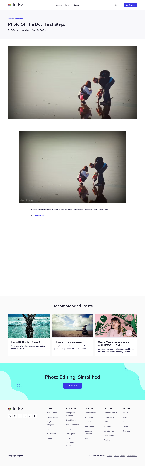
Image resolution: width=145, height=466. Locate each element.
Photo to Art (90, 422)
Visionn (49, 438)
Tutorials (107, 426)
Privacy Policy (119, 455)
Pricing (49, 429)
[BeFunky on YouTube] (35, 416)
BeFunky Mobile (52, 433)
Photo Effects (90, 413)
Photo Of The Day (39, 30)
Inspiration (19, 18)
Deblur (68, 438)
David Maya (38, 215)
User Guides (109, 417)
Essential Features (88, 432)
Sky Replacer (71, 433)
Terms (109, 455)
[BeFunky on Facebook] (20, 416)
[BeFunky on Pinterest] (10, 416)
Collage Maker (52, 417)
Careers (126, 426)
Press (125, 422)
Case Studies (109, 435)
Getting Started (110, 413)
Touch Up (89, 417)
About (125, 413)
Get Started (130, 5)
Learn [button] (67, 5)
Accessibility (132, 455)
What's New (109, 431)
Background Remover (70, 414)
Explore (107, 440)
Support (77, 5)
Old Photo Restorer (70, 444)
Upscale (69, 429)
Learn (10, 18)
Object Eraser (71, 420)
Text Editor (89, 426)
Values (125, 417)
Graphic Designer (50, 423)
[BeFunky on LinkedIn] (30, 416)
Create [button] (59, 5)
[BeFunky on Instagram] (25, 416)
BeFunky (14, 30)
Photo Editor (51, 413)
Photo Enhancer (72, 424)
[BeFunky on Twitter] (15, 416)
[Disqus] (72, 259)
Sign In (117, 5)
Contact (126, 431)
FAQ (106, 422)
